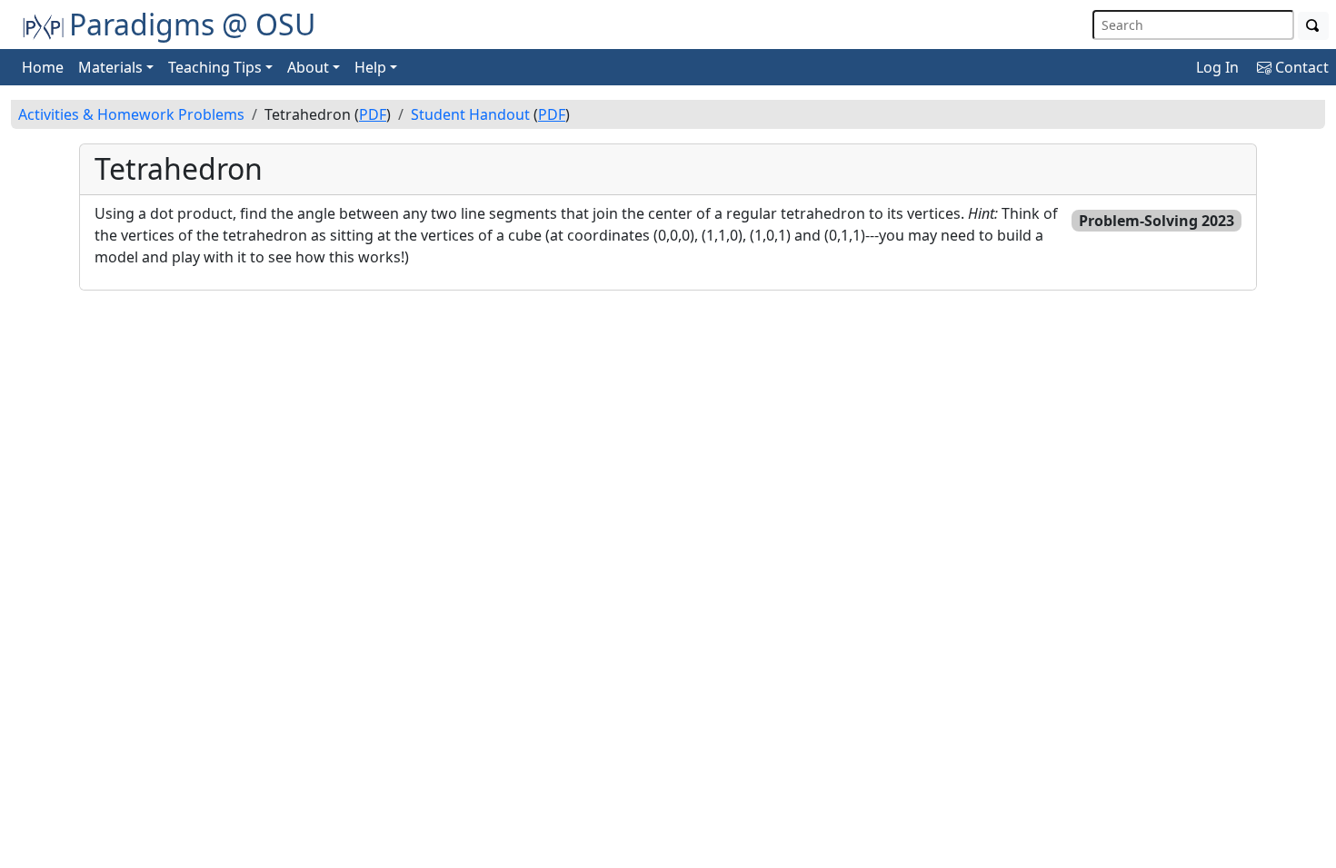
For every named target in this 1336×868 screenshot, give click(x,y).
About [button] (308, 67)
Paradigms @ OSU (192, 24)
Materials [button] (110, 67)
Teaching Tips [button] (215, 67)
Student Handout (470, 114)
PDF (372, 114)
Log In (1217, 67)
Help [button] (370, 67)
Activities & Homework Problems (131, 114)
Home (43, 67)
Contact (1300, 67)
